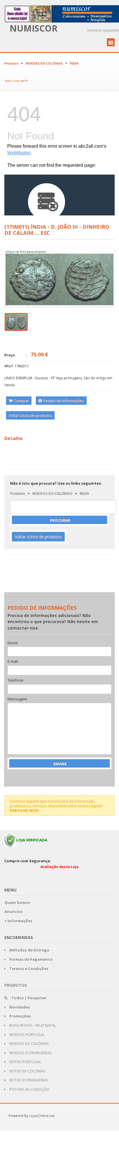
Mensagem (17, 699)
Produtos (11, 63)
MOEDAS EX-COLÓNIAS (44, 63)
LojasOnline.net (42, 1115)
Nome (13, 643)
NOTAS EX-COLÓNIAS (27, 1071)
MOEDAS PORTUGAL (26, 1034)
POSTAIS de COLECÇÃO (28, 1089)
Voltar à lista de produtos (30, 415)
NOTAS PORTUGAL (24, 1061)
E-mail (13, 661)
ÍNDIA (74, 63)
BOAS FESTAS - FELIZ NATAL (32, 1025)
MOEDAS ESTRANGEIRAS (30, 1052)
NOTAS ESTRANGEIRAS (28, 1080)
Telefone (15, 680)
